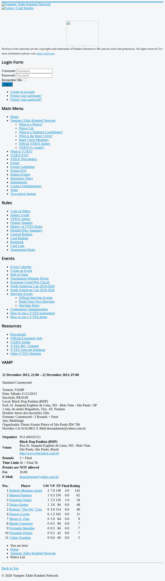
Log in (7, 84)
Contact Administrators (25, 186)
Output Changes (21, 223)
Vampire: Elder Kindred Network (33, 120)
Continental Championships (29, 309)
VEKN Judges (20, 219)
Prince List (26, 128)
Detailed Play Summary (26, 230)
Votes (14, 190)
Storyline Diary (29, 305)
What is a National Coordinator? (41, 132)
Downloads (18, 334)
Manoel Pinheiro (20, 495)
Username (8, 71)
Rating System (20, 174)
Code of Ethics (20, 211)
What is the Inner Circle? (36, 136)
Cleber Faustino (20, 537)
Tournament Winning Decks (29, 278)
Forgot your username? (26, 95)
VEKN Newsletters (23, 159)
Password (9, 75)
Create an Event (21, 271)
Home (14, 116)
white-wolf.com (45, 53)
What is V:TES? (21, 151)
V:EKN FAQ (19, 155)
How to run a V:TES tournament (32, 313)
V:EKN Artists (20, 342)
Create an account (22, 92)
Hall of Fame (19, 274)
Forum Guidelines (22, 167)
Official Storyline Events (35, 297)
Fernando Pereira (20, 533)
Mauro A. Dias (19, 519)
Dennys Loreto (19, 514)
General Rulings (21, 234)
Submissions (18, 182)
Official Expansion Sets (26, 338)
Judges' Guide (19, 215)
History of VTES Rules (26, 226)
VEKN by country (31, 147)
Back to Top (10, 568)
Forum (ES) (18, 170)
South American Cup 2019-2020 (32, 290)
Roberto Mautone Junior (25, 490)
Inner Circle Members (34, 140)
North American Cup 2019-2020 (32, 286)
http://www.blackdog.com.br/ (39, 453)
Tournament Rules (22, 250)
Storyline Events (21, 294)
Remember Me (12, 80)
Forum (14, 163)
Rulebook (17, 242)
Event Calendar (20, 267)
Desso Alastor (18, 504)
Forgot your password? (26, 99)
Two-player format (23, 194)
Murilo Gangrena (21, 523)
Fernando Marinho (22, 528)
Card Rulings (19, 238)
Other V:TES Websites (25, 353)
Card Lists (17, 246)
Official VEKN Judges (34, 143)
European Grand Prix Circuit (29, 282)
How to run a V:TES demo (28, 317)
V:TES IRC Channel (24, 346)
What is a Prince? (31, 124)
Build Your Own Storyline (37, 301)
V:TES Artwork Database (27, 350)
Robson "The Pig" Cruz (25, 509)
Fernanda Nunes (20, 500)
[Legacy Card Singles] (18, 8)
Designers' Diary (21, 178)
